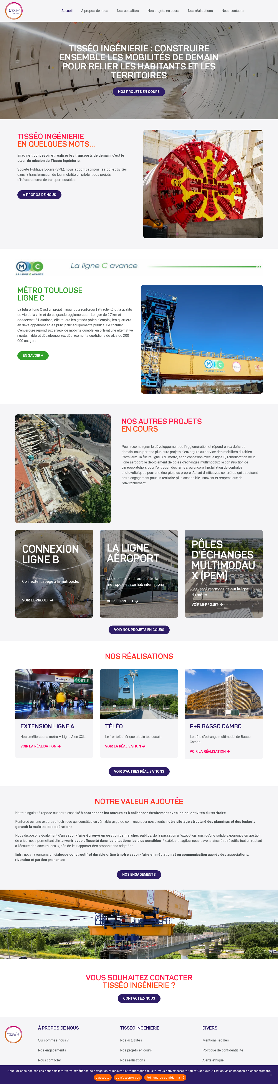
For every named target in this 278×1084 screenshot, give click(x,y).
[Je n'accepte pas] (270, 1075)
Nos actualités (128, 11)
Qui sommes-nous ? (53, 1040)
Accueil (67, 11)
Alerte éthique (213, 1060)
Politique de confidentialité (222, 1050)
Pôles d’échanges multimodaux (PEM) (223, 561)
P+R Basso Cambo (216, 727)
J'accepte (102, 1077)
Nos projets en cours (163, 11)
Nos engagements (52, 1050)
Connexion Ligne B (50, 555)
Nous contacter (233, 11)
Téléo (114, 727)
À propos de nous (94, 11)
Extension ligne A (47, 727)
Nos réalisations (200, 11)
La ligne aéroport (133, 554)
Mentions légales (215, 1040)
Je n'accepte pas (128, 1077)
